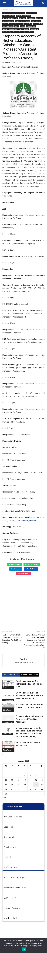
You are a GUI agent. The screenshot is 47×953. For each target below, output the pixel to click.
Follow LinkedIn (31, 569)
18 (12, 784)
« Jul (4, 797)
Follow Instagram (23, 573)
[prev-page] (3, 754)
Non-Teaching (7, 32)
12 (18, 780)
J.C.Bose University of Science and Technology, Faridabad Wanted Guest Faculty (12, 639)
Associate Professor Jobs (10, 18)
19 (18, 784)
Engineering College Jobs (23, 21)
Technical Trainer (18, 32)
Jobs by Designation (8, 15)
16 (42, 780)
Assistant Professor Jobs (23, 15)
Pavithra (7, 62)
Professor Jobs (31, 26)
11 (12, 780)
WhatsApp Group (14, 564)
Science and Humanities (10, 29)
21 (30, 784)
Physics (22, 26)
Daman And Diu (7, 733)
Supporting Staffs (8, 9)
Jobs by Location (23, 29)
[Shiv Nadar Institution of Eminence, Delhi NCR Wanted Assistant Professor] (8, 696)
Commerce (39, 18)
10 (6, 780)
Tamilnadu (22, 18)
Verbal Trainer (29, 32)
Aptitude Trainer (19, 13)
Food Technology (8, 26)
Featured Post (38, 24)
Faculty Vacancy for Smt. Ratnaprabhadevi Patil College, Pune (30, 684)
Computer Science (8, 21)
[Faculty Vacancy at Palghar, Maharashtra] (8, 746)
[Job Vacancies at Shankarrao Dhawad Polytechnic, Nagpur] (8, 707)
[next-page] (7, 754)
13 (25, 780)
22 (36, 784)
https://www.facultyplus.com (23, 662)
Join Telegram (16, 569)
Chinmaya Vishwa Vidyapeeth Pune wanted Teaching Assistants (29, 719)
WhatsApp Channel (31, 564)
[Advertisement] (23, 602)
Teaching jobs (34, 29)
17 (6, 784)
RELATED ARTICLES (11, 675)
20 (25, 784)
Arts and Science (31, 13)
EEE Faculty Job (18, 24)
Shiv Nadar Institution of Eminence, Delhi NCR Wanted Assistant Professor (29, 696)
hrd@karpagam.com (27, 520)
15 (36, 780)
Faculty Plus (28, 24)
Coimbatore (30, 18)
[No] (44, 945)
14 (30, 780)
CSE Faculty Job (36, 21)
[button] (4, 3)
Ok (24, 949)
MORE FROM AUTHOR (29, 675)
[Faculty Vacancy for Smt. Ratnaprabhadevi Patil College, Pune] (8, 684)
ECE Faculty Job (7, 24)
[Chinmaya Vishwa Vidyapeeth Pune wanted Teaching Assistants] (8, 719)
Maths (16, 26)
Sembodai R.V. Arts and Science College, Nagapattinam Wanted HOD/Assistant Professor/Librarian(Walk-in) (34, 641)
